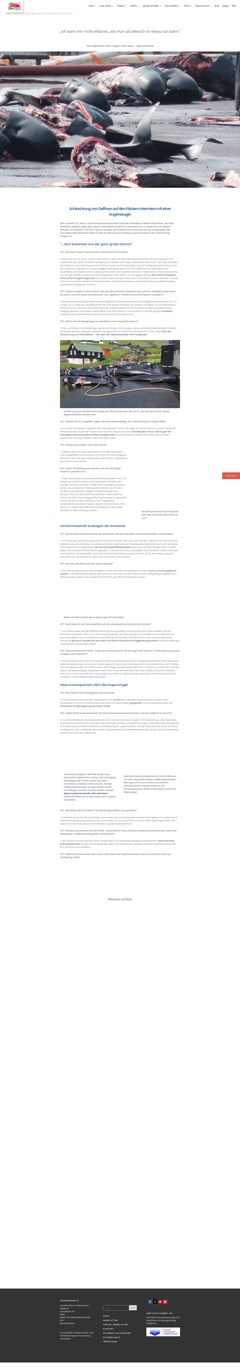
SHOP (106, 1316)
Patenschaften (171, 5)
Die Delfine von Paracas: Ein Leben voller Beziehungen (120, 1122)
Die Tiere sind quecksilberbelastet (112, 547)
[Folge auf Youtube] (160, 1302)
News (91, 5)
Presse (187, 5)
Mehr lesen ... (79, 1013)
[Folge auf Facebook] (150, 1302)
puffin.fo (118, 699)
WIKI (234, 5)
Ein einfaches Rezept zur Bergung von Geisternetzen (120, 995)
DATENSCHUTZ (111, 1337)
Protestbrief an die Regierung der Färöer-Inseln (85, 706)
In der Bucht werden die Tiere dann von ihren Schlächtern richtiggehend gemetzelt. (114, 640)
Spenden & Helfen (151, 5)
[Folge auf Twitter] (155, 1302)
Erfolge (225, 5)
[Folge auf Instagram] (165, 1302)
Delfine (133, 5)
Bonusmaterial (202, 5)
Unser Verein (105, 5)
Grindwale (166, 311)
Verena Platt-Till (99, 45)
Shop (217, 5)
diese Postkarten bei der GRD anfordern (86, 793)
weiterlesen (74, 1008)
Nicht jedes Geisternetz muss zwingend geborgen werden (120, 1250)
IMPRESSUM (110, 1341)
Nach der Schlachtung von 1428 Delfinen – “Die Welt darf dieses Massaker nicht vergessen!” (115, 333)
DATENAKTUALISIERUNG (117, 1333)
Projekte (121, 5)
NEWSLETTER (110, 1320)
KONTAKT (108, 1329)
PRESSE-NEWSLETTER (115, 1324)
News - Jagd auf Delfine (141, 45)
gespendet (136, 702)
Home (8, 13)
